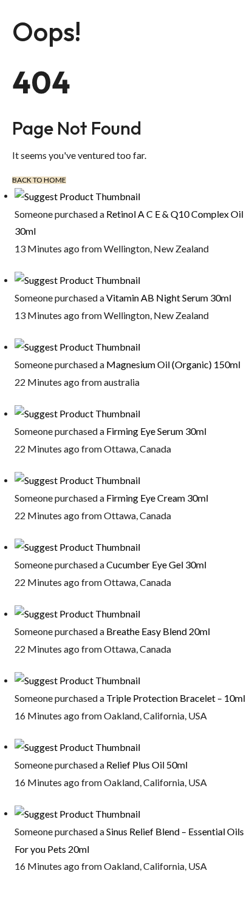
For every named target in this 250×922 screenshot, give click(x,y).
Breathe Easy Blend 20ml (158, 631)
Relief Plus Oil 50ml (146, 764)
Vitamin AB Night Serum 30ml (168, 297)
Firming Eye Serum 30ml (156, 431)
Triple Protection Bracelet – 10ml (175, 698)
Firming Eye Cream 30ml (157, 497)
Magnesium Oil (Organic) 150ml (173, 364)
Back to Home (39, 180)
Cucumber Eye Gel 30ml (156, 564)
